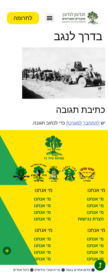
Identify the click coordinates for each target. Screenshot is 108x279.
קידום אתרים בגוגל (78, 270)
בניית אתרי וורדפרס (47, 270)
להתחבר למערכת (82, 123)
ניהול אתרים (21, 270)
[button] (49, 17)
